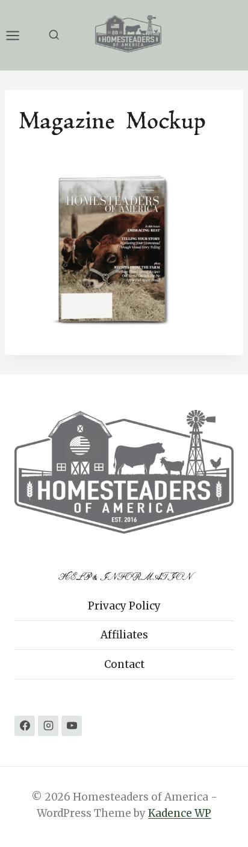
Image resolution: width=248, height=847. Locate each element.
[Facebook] (24, 726)
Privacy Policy (124, 605)
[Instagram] (48, 726)
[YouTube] (71, 726)
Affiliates (124, 634)
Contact (124, 664)
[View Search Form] (53, 35)
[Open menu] (18, 35)
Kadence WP (179, 813)
